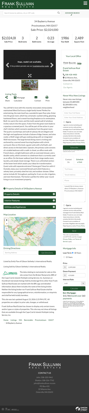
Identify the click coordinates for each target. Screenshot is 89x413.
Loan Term (67, 253)
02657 (51, 320)
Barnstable (28, 320)
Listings (14, 320)
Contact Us (67, 84)
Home (5, 320)
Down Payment (69, 271)
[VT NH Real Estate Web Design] (44, 409)
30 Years (77, 253)
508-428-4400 (71, 74)
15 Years (69, 257)
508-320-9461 (47, 377)
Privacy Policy (80, 142)
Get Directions (47, 253)
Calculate (74, 288)
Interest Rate (68, 279)
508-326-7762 (48, 380)
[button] (58, 13)
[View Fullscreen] (6, 228)
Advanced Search (69, 13)
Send (74, 231)
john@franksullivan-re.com (44, 383)
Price (65, 263)
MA (20, 320)
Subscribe (74, 147)
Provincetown (40, 320)
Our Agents (67, 87)
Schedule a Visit (79, 160)
